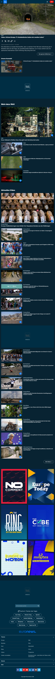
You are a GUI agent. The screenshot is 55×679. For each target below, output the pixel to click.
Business (3, 643)
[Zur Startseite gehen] (5, 1)
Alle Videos (48, 461)
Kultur (29, 649)
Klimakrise (20, 621)
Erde (29, 643)
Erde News (26, 405)
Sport (24, 242)
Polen (12, 621)
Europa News (4, 224)
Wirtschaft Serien (27, 447)
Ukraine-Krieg (28, 614)
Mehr (2, 664)
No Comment (26, 256)
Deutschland (39, 618)
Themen (3, 637)
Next (2, 646)
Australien (26, 170)
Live (52, 1)
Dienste (3, 661)
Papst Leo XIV (32, 625)
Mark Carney (22, 625)
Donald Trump (15, 618)
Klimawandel (30, 621)
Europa (2, 640)
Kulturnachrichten (28, 377)
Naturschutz (41, 621)
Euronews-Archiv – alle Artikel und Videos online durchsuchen (39, 656)
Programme (31, 652)
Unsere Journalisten (5, 655)
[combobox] (27, 605)
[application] (27, 19)
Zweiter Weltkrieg (28, 618)
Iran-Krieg (17, 614)
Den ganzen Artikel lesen (45, 54)
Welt (24, 143)
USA (2, 138)
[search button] (38, 605)
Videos (2, 652)
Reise (2, 649)
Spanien (38, 614)
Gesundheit (31, 646)
